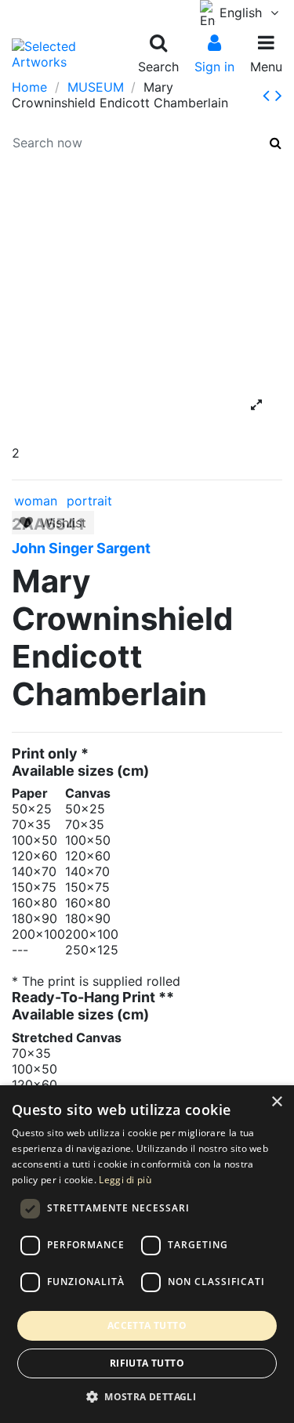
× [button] (276, 1102)
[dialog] (147, 1254)
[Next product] (278, 95)
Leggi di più (125, 1179)
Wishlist (59, 522)
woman (35, 501)
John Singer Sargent (81, 548)
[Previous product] (269, 95)
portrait (89, 501)
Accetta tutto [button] (147, 1325)
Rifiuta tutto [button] (147, 1363)
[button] (147, 1397)
